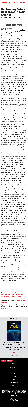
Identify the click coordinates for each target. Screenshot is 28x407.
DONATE (22, 2)
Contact (14, 373)
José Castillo (14, 136)
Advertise (14, 371)
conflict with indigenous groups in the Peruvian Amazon (13, 32)
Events (14, 383)
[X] (10, 25)
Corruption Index (14, 382)
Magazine (14, 376)
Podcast (14, 366)
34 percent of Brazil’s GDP (13, 193)
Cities (7, 293)
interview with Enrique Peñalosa (10, 234)
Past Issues (14, 356)
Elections (14, 377)
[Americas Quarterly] (8, 2)
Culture (14, 386)
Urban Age (19, 60)
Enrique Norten (14, 293)
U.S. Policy (14, 380)
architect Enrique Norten (13, 88)
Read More (14, 353)
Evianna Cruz (7, 17)
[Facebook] (7, 25)
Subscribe (9, 360)
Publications (20, 294)
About (14, 370)
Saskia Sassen (12, 92)
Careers (14, 374)
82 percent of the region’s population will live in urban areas (14, 41)
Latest (14, 379)
